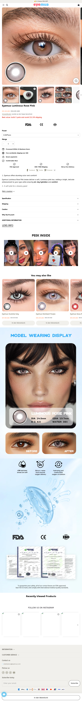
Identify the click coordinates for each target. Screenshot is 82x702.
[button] (3, 5)
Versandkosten (6, 114)
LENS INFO (7, 225)
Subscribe (74, 683)
